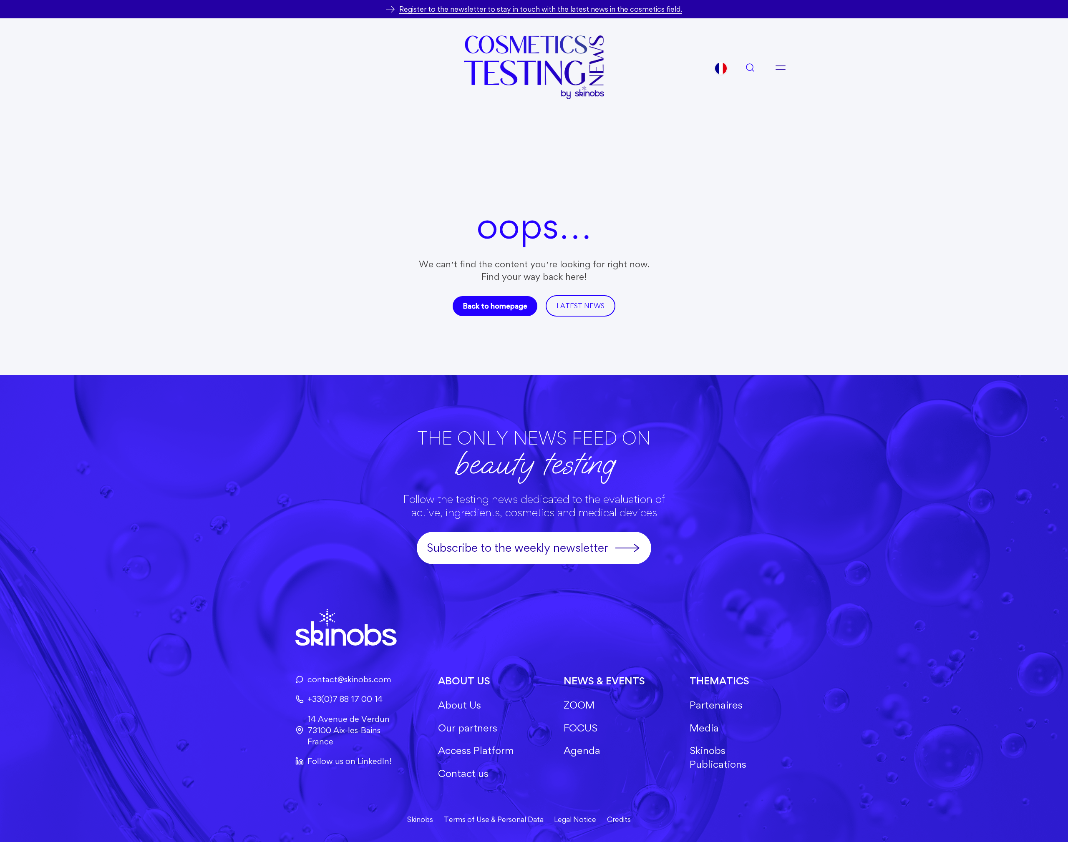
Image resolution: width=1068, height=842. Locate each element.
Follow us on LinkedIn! (349, 761)
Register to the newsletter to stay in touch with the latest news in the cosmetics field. (540, 9)
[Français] (721, 68)
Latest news (581, 306)
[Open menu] (780, 67)
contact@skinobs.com (349, 679)
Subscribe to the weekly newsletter (517, 547)
